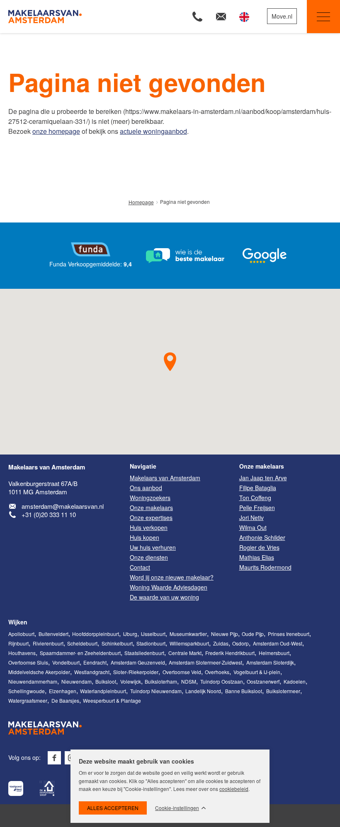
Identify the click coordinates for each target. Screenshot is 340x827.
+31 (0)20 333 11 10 (49, 514)
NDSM (188, 681)
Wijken (17, 622)
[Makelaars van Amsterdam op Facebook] (54, 757)
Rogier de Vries (259, 547)
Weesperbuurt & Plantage (112, 700)
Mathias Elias (256, 557)
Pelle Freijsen (257, 507)
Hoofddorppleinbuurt (95, 633)
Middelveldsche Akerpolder (39, 671)
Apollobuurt (21, 633)
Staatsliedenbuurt (144, 652)
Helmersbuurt (274, 652)
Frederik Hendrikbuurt (230, 652)
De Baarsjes (65, 700)
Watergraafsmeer (27, 700)
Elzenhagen (62, 690)
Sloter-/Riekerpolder (135, 671)
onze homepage (56, 131)
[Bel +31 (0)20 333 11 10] (197, 17)
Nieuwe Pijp (224, 633)
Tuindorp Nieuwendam (156, 690)
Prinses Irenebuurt (288, 633)
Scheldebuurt (82, 643)
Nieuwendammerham (32, 681)
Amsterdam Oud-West (277, 643)
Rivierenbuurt (48, 643)
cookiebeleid (233, 788)
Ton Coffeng (255, 497)
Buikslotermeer (283, 690)
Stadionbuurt (150, 643)
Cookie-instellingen (177, 808)
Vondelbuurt (66, 662)
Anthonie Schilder (262, 537)
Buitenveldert (53, 633)
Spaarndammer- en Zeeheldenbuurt (80, 652)
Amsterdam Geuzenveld (138, 662)
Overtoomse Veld (182, 671)
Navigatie (323, 16)
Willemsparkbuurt (189, 643)
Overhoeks (217, 671)
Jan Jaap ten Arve (263, 478)
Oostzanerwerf (263, 681)
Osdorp (240, 643)
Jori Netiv (251, 517)
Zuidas (220, 643)
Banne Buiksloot (243, 690)
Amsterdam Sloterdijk (270, 662)
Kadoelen (295, 681)
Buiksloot (105, 681)
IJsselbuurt (153, 633)
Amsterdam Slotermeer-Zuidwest (205, 662)
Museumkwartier (188, 633)
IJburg (130, 633)
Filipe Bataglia (257, 488)
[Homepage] (69, 16)
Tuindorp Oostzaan (221, 681)
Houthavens (22, 652)
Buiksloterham (161, 681)
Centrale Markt (185, 652)
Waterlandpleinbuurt (103, 690)
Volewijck (130, 681)
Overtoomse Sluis (28, 662)
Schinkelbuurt (117, 643)
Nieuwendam (76, 681)
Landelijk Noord (203, 690)
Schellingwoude (26, 690)
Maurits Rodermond (265, 567)
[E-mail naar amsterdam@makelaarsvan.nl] (221, 17)
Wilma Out (253, 527)
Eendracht (95, 662)
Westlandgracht (91, 671)
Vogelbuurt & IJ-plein (256, 671)
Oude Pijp (253, 633)
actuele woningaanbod (153, 131)
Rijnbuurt (18, 643)
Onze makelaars (261, 466)
